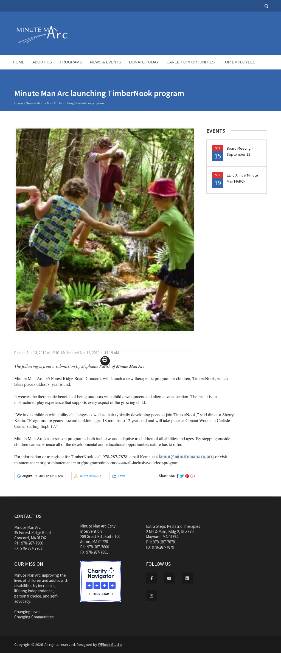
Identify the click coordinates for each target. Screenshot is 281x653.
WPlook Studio (110, 644)
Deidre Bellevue (90, 476)
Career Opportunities (191, 62)
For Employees (239, 62)
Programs (71, 62)
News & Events (105, 62)
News (29, 103)
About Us (42, 62)
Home (18, 62)
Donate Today (144, 62)
